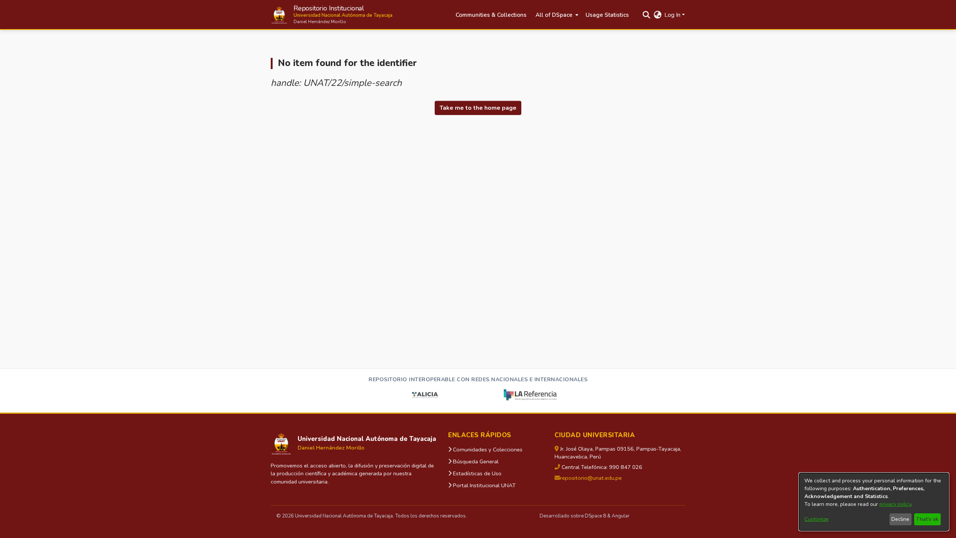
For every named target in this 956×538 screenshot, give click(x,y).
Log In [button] (673, 15)
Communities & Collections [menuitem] (491, 15)
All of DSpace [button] (554, 15)
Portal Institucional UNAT (483, 485)
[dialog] (874, 502)
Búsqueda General (475, 461)
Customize (816, 519)
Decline (900, 519)
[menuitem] (556, 15)
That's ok (927, 519)
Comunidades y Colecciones (486, 449)
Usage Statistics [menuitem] (607, 15)
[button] (331, 14)
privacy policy (895, 504)
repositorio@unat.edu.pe (591, 478)
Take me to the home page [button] (478, 108)
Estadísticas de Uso (476, 473)
